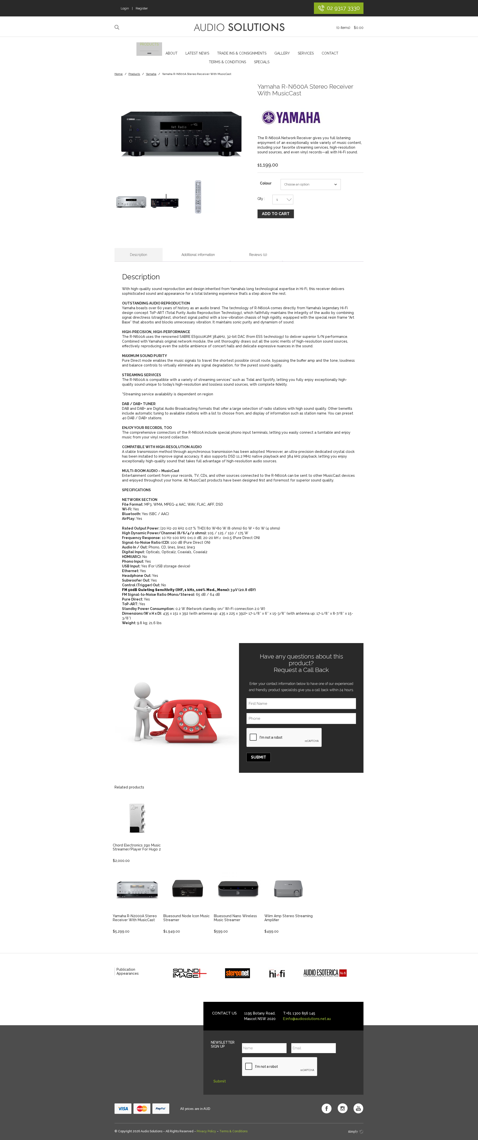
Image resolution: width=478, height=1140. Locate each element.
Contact (330, 53)
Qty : (261, 199)
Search (118, 27)
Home (119, 74)
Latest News (197, 53)
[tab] (139, 255)
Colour (265, 183)
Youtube (358, 1108)
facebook (327, 1108)
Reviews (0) (258, 255)
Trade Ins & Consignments (241, 53)
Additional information (198, 255)
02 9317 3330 (343, 8)
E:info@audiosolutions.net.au (307, 1019)
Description (138, 255)
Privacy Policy (206, 1131)
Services (306, 53)
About (172, 53)
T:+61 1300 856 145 (299, 1013)
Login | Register (134, 8)
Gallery (282, 53)
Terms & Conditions (227, 62)
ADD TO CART (276, 213)
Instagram (343, 1108)
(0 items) (349, 28)
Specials (261, 62)
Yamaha (151, 74)
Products (149, 44)
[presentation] (284, 737)
